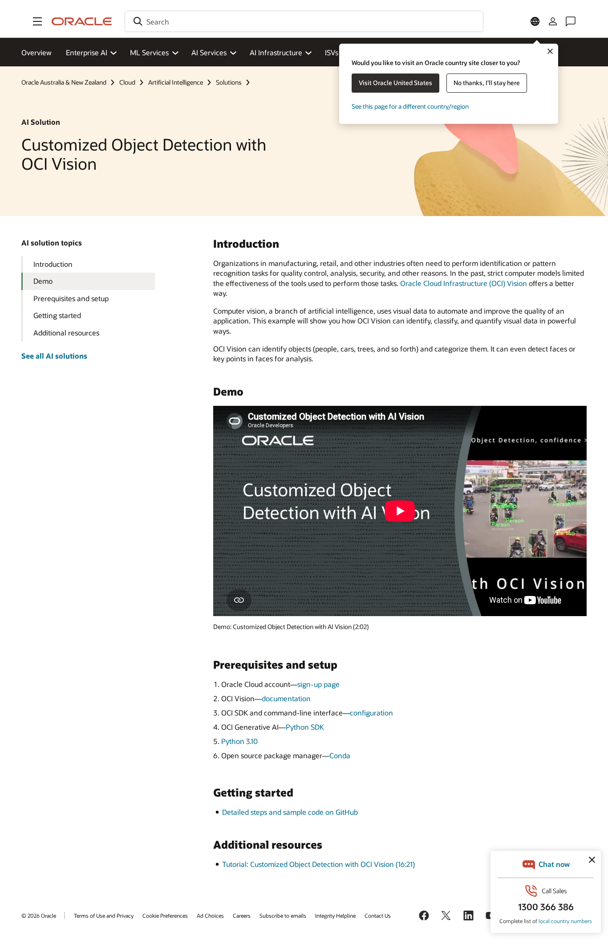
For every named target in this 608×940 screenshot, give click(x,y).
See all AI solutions (54, 355)
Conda (339, 755)
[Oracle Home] (82, 21)
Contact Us (378, 915)
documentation (286, 698)
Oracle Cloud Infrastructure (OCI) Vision (463, 283)
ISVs (331, 52)
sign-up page (318, 684)
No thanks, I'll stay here (487, 82)
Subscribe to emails (282, 915)
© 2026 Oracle (38, 915)
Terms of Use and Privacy (104, 915)
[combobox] (304, 21)
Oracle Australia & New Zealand (63, 82)
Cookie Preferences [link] (165, 915)
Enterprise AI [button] (86, 52)
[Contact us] (570, 21)
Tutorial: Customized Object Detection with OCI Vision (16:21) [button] (318, 864)
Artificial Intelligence (175, 82)
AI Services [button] (209, 52)
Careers (242, 915)
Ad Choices (210, 915)
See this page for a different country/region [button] (410, 106)
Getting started (57, 315)
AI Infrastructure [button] (276, 52)
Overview (36, 52)
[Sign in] (552, 21)
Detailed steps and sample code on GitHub (290, 812)
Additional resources (66, 332)
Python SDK (305, 727)
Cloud (127, 82)
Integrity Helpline (335, 915)
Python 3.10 (239, 741)
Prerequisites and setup (71, 298)
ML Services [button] (149, 52)
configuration (371, 712)
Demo (43, 281)
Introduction (53, 264)
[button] (37, 21)
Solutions (229, 82)
